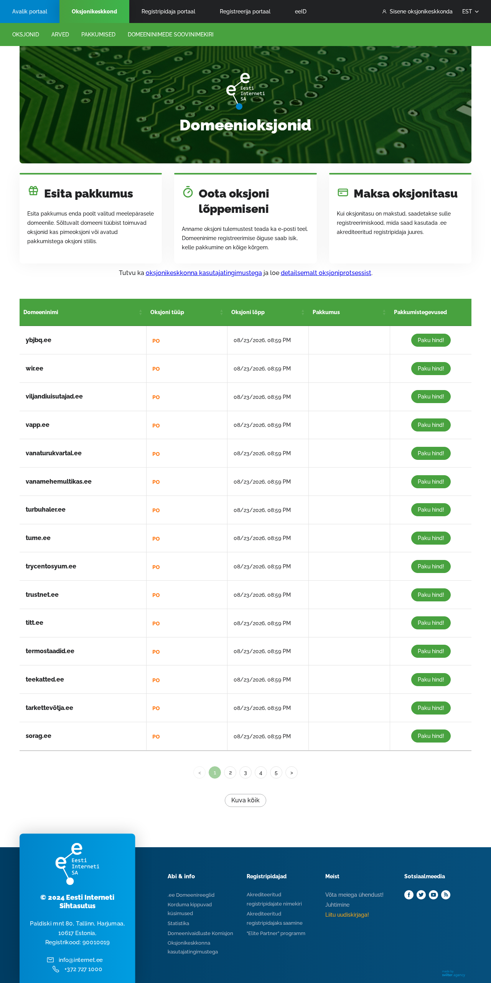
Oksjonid (25, 34)
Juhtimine (337, 905)
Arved (60, 34)
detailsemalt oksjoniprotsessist (326, 273)
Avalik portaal (29, 11)
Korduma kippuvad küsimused (190, 909)
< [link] (199, 772)
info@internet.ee (81, 959)
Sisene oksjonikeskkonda (421, 11)
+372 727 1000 (83, 969)
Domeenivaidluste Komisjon (200, 933)
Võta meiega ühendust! (354, 895)
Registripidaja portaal (168, 11)
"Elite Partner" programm (276, 933)
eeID (300, 11)
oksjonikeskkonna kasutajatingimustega (204, 273)
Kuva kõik (245, 800)
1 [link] (215, 772)
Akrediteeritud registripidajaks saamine (275, 918)
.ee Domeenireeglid (191, 895)
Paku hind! (431, 340)
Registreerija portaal (245, 11)
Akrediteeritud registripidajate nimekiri (274, 899)
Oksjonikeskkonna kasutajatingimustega (193, 947)
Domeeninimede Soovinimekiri (171, 34)
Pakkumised (98, 34)
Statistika (178, 923)
